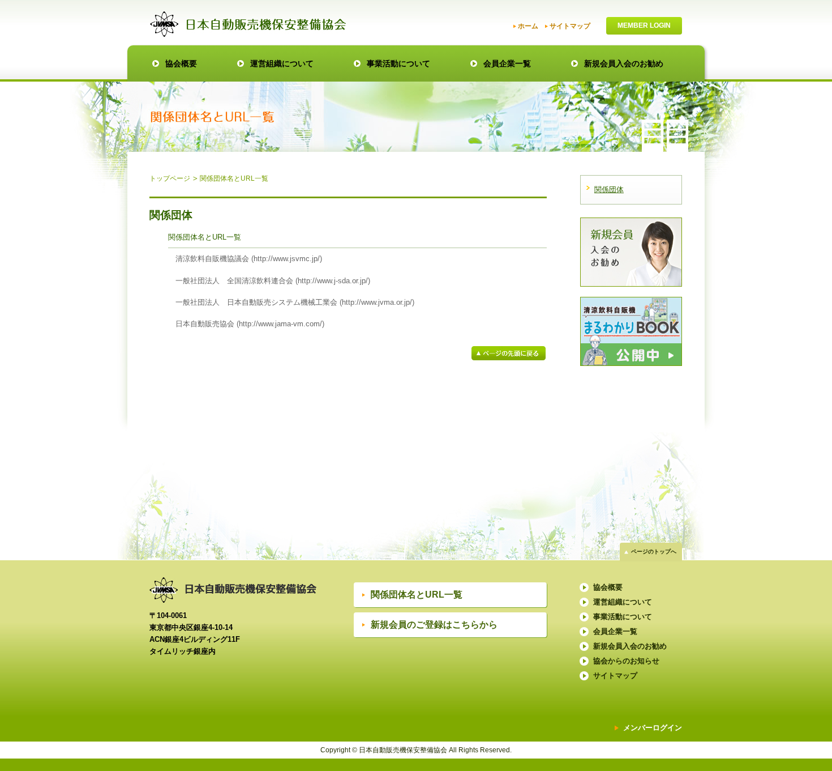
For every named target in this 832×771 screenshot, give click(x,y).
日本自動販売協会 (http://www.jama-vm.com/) (249, 324)
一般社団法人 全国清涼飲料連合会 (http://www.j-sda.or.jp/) (272, 280)
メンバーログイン (652, 727)
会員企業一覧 (507, 63)
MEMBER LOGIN (644, 25)
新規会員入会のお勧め (623, 63)
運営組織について (282, 63)
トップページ (169, 178)
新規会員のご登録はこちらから (434, 624)
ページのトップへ (653, 551)
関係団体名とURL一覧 (416, 594)
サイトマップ (570, 26)
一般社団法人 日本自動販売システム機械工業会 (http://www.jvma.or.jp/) (294, 302)
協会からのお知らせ (626, 661)
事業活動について (398, 63)
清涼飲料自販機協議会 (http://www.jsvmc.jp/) (248, 258)
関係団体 (609, 189)
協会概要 (181, 63)
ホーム (528, 26)
